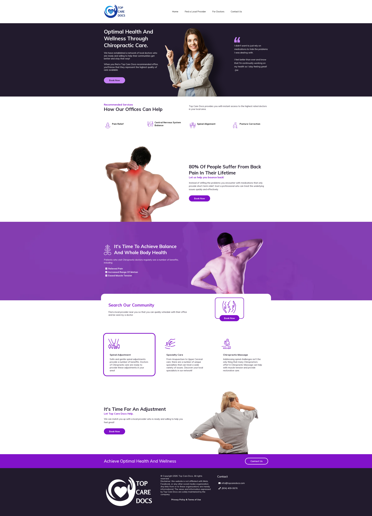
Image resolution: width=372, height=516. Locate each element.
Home (175, 11)
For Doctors (218, 11)
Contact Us (236, 11)
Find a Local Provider (195, 11)
